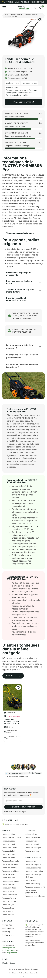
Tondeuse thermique (16, 14)
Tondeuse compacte (32, 864)
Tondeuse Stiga (8, 908)
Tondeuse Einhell (8, 851)
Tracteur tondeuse (32, 851)
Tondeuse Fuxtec (12, 83)
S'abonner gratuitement (23, 807)
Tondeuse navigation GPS (35, 887)
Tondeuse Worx (8, 915)
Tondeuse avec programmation (31, 891)
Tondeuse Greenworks (10, 861)
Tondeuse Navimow (9, 895)
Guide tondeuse (8, 928)
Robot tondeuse (31, 834)
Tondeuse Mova (8, 891)
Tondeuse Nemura (9, 898)
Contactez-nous (8, 935)
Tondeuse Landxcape (10, 868)
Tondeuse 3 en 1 (31, 861)
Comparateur (7, 925)
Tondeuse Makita (8, 878)
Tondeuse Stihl (7, 911)
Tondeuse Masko (8, 884)
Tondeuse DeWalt (8, 844)
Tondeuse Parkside (9, 901)
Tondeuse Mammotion (10, 881)
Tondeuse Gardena (9, 858)
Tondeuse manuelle (32, 844)
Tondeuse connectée (33, 868)
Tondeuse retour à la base (35, 896)
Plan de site (23, 977)
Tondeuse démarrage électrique (33, 876)
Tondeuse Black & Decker (11, 838)
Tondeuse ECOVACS (9, 848)
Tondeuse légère (31, 880)
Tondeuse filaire (31, 841)
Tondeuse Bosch (8, 841)
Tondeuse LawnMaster (11, 871)
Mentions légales (8, 963)
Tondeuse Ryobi (8, 905)
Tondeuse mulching (21, 95)
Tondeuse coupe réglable (34, 871)
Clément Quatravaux (31, 969)
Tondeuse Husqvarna (10, 864)
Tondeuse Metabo (9, 888)
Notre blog (6, 932)
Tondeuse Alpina (8, 834)
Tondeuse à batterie (32, 838)
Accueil (6, 14)
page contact (12, 953)
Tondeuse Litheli (8, 874)
